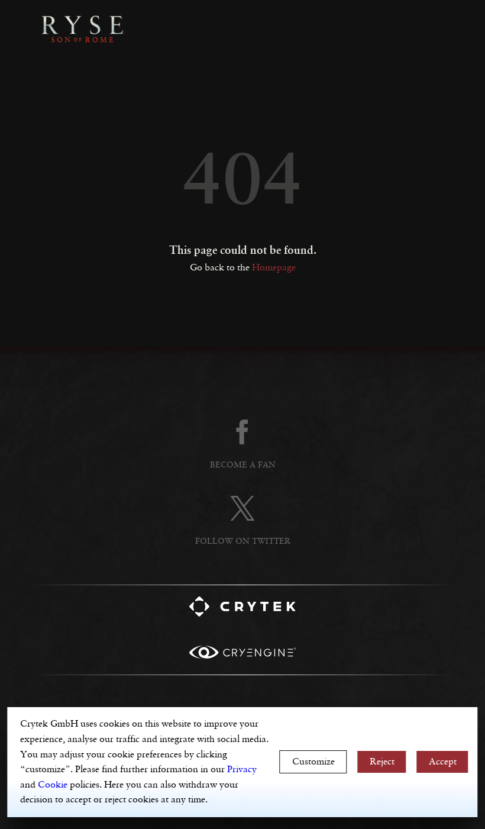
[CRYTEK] (242, 609)
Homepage (274, 268)
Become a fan (243, 465)
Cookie (52, 785)
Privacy (242, 770)
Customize (313, 762)
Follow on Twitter (242, 541)
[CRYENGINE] (242, 655)
